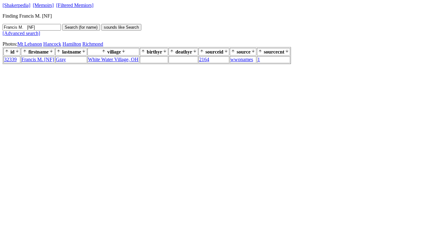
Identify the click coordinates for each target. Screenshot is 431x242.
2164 (204, 59)
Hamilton (71, 44)
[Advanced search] (21, 33)
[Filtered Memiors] (74, 5)
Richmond (92, 44)
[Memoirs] (43, 5)
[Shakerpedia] (16, 5)
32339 (10, 59)
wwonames (241, 59)
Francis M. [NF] (37, 59)
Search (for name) (81, 27)
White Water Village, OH (113, 59)
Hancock (52, 44)
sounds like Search (121, 27)
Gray (61, 59)
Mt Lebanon (29, 44)
